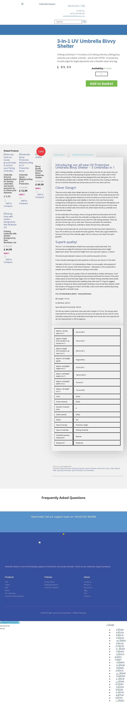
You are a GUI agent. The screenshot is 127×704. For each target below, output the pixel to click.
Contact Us (80, 11)
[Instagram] (68, 524)
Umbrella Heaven (65, 613)
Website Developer (79, 613)
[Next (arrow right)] (3, 628)
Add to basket (101, 83)
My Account (73, 5)
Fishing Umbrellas (78, 468)
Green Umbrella (90, 468)
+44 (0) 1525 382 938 (77, 13)
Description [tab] (59, 154)
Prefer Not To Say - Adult (105, 468)
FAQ (83, 5)
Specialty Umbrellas (64, 470)
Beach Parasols (66, 468)
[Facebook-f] (48, 524)
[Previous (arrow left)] (1, 628)
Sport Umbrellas (77, 470)
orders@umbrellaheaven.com (74, 16)
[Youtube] (78, 524)
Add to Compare (8, 204)
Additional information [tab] (82, 154)
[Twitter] (58, 524)
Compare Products (9, 622)
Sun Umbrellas (89, 470)
